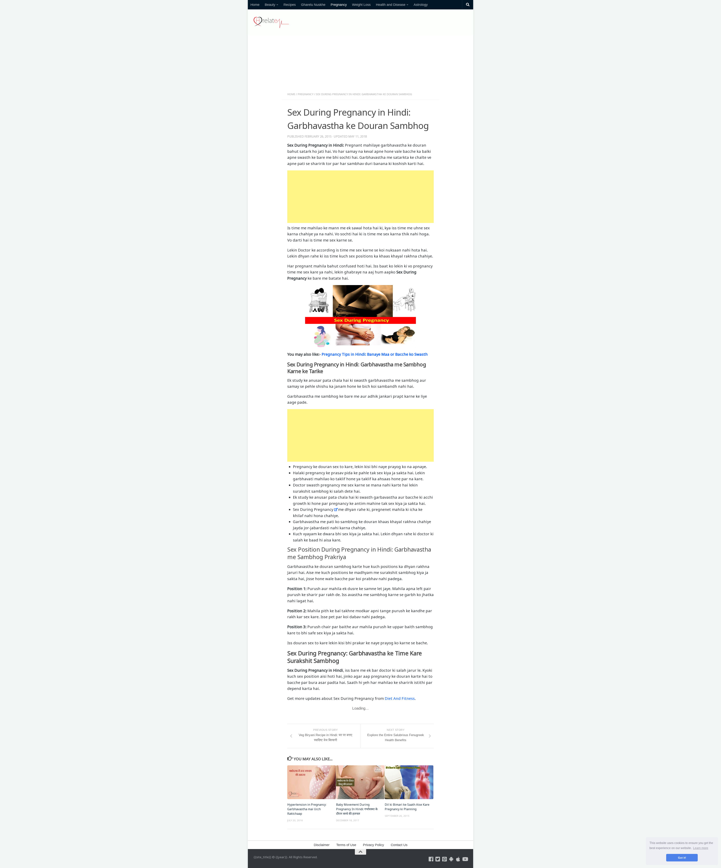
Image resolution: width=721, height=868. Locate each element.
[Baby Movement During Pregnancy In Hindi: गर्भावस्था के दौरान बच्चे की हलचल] (360, 782)
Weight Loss (361, 5)
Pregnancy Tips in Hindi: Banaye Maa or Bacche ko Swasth (375, 354)
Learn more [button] (700, 848)
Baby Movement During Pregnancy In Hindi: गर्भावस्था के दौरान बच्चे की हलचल (357, 809)
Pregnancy (339, 5)
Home (254, 5)
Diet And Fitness (400, 698)
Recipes (290, 5)
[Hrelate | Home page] (271, 22)
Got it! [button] (682, 857)
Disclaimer (322, 845)
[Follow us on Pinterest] (444, 859)
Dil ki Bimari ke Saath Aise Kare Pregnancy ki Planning (407, 807)
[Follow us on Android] (451, 859)
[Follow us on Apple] (458, 859)
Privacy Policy (373, 845)
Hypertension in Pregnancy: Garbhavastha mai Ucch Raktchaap (306, 809)
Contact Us (399, 845)
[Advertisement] (360, 65)
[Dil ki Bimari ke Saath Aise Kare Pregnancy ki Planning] (409, 782)
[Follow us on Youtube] (465, 859)
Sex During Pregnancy (313, 509)
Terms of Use (346, 845)
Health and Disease (390, 5)
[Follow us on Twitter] (437, 859)
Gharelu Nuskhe (313, 5)
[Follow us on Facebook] (431, 859)
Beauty (270, 5)
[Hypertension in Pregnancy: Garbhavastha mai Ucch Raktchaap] (311, 782)
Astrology (421, 5)
